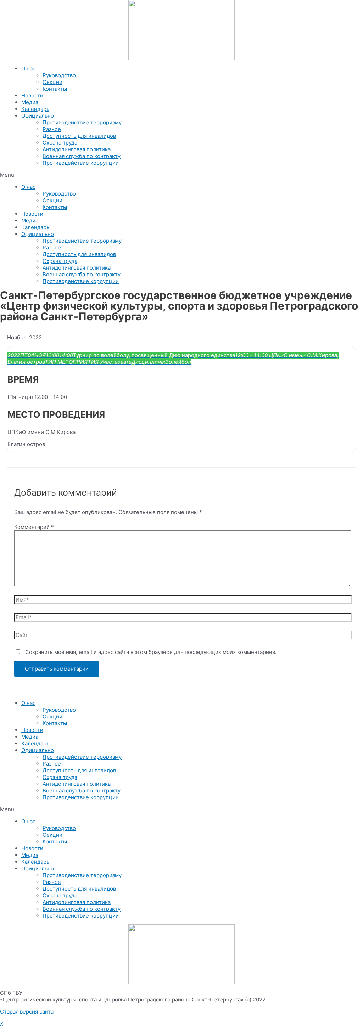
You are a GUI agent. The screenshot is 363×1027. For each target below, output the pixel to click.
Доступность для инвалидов (79, 135)
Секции (52, 82)
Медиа (29, 102)
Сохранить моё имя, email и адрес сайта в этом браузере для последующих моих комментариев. (151, 652)
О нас (28, 68)
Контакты (55, 88)
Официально (37, 115)
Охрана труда (60, 142)
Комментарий (34, 527)
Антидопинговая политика (77, 149)
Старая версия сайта (27, 1011)
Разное (52, 129)
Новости (32, 95)
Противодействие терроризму (82, 122)
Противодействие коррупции (81, 162)
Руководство (59, 75)
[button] (181, 174)
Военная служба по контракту (82, 156)
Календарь (35, 109)
